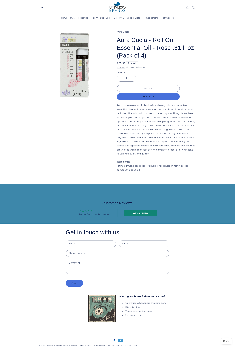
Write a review (140, 213)
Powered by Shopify (68, 345)
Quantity (121, 72)
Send (74, 283)
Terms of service (115, 345)
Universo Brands (53, 345)
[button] (42, 7)
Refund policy (85, 345)
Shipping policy (130, 345)
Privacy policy (99, 345)
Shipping (121, 67)
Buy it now (148, 96)
